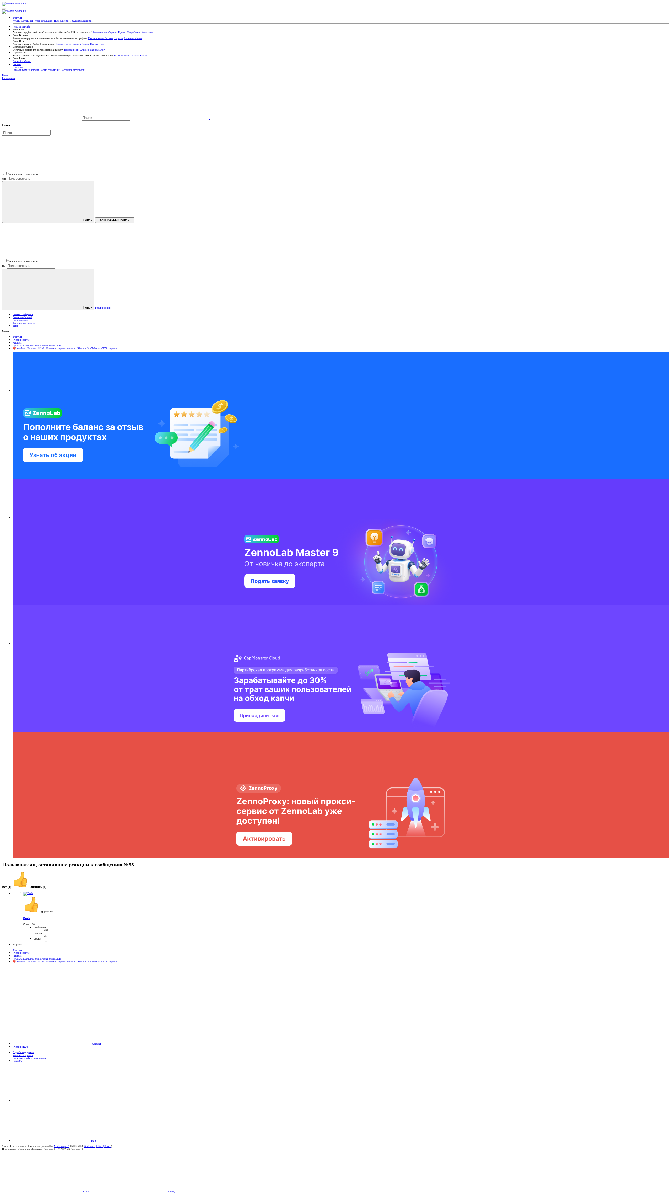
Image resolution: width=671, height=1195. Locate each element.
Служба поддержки (23, 1052)
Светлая (96, 1043)
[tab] (29, 887)
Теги (15, 325)
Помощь (17, 1060)
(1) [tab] (7, 887)
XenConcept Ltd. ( (94, 1146)
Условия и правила (23, 1055)
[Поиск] (170, 118)
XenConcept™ (61, 1146)
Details (107, 1146)
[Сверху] (52, 1100)
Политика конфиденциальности (29, 1058)
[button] (4, 8)
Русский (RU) (20, 1046)
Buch (26, 918)
